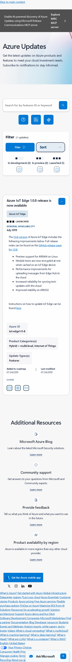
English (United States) (12, 643)
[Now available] (57, 169)
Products (13, 601)
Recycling (5, 660)
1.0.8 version (20, 237)
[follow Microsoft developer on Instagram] (16, 586)
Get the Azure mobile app (26, 577)
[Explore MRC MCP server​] (48, 120)
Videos (11, 630)
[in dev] (19, 169)
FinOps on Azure (29, 605)
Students (64, 622)
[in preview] (40, 169)
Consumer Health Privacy (14, 651)
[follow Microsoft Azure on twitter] (9, 586)
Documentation (19, 622)
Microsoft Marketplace (53, 618)
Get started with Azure (29, 593)
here (18, 308)
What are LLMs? (17, 639)
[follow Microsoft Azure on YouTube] (30, 586)
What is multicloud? (57, 630)
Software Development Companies (20, 618)
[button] (23, 120)
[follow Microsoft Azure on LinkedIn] (23, 586)
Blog (31, 622)
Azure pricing (26, 601)
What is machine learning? (15, 635)
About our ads (19, 660)
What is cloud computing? (30, 630)
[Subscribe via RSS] (36, 120)
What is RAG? (58, 639)
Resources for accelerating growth (30, 609)
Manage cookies (9, 655)
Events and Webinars (12, 626)
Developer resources (46, 622)
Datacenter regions (10, 597)
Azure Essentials (50, 597)
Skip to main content (12, 2)
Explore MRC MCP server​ (55, 21)
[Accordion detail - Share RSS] (18, 388)
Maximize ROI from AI (51, 605)
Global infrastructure (54, 593)
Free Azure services (45, 601)
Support (19, 614)
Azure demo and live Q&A (40, 614)
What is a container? (38, 639)
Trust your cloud (31, 597)
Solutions (5, 609)
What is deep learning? (43, 635)
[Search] (63, 105)
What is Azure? (8, 593)
